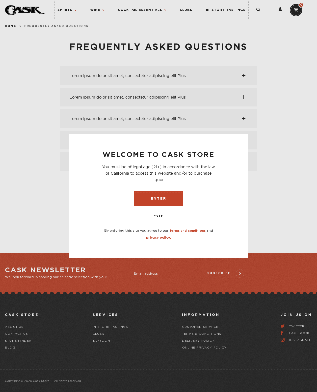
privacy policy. (158, 237)
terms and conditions (188, 230)
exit (158, 216)
